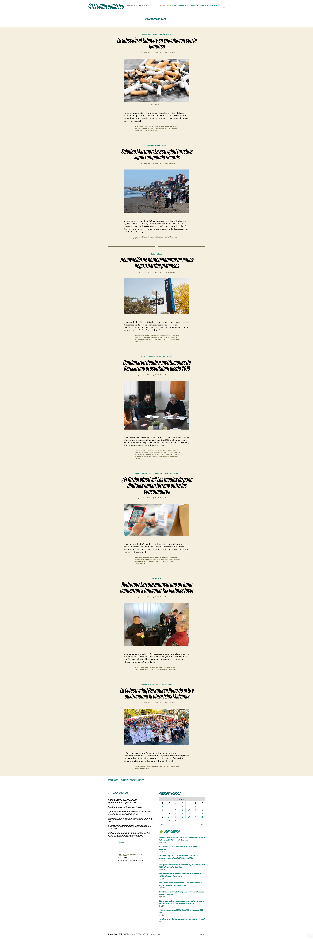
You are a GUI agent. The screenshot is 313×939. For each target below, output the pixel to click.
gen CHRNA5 (162, 126)
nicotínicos (149, 128)
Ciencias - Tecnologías (159, 34)
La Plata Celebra (154, 766)
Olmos (168, 339)
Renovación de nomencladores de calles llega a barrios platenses (156, 263)
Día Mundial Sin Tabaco (147, 126)
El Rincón (146, 337)
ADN (136, 126)
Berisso (143, 356)
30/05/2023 (157, 53)
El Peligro (141, 337)
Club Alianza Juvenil (139, 454)
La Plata (153, 253)
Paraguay (137, 768)
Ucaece (155, 561)
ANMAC (146, 667)
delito (174, 667)
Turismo (164, 145)
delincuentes (169, 667)
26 (188, 817)
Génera (167, 126)
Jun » (202, 824)
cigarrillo (140, 126)
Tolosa (136, 341)
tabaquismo (154, 130)
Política (154, 578)
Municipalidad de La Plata (161, 339)
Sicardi (177, 339)
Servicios (157, 145)
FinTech (166, 473)
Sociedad (168, 34)
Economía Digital (173, 557)
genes (170, 126)
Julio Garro (141, 339)
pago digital (151, 561)
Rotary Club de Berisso (160, 456)
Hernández (173, 337)
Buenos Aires (150, 145)
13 (195, 810)
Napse (175, 559)
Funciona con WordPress (154, 934)
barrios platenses (163, 335)
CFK (157, 667)
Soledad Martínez (173, 237)
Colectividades (145, 684)
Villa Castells (141, 341)
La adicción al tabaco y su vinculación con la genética (156, 43)
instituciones (152, 456)
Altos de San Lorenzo (144, 335)
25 (182, 817)
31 (175, 820)
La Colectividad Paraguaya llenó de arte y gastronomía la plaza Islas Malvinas (156, 693)
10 (175, 810)
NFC (147, 561)
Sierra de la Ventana (163, 237)
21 (202, 813)
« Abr (161, 824)
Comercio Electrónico (147, 473)
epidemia (156, 126)
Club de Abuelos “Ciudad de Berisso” (168, 454)
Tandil (136, 239)
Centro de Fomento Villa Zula (155, 453)
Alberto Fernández (139, 667)
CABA (159, 578)
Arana (151, 335)
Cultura (152, 684)
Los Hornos (151, 339)
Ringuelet (173, 339)
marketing (141, 559)
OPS (154, 128)
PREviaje (157, 237)
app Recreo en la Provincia (141, 237)
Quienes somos (113, 780)
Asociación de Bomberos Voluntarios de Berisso (146, 451)
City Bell (173, 335)
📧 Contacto (213, 5)
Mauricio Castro (162, 766)
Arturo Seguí (156, 335)
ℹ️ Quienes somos (183, 5)
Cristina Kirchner (162, 667)
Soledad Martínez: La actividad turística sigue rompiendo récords (156, 154)
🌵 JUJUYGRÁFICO (169, 831)
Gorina (168, 337)
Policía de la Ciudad (172, 669)
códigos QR (157, 557)
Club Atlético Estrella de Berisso (152, 454)
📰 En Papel (203, 5)
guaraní (148, 766)
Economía (137, 473)
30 (169, 820)
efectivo (137, 559)
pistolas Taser (164, 669)
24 (175, 817)
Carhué (149, 237)
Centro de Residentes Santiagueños (171, 453)
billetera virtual (145, 557)
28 (202, 817)
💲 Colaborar (194, 5)
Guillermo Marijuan (139, 669)
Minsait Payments (169, 559)
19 (188, 813)
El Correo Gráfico (146, 53)
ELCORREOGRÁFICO (121, 934)
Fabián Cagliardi (144, 456)
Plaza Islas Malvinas (144, 768)
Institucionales (151, 356)
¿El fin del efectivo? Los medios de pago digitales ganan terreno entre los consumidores (156, 485)
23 (169, 817)
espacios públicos (153, 337)
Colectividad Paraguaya (140, 766)
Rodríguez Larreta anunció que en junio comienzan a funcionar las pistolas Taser (156, 587)
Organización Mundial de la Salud (163, 128)
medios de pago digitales (158, 559)
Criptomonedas (158, 473)
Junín (153, 237)
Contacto (141, 780)
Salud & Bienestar (146, 34)
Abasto (137, 335)
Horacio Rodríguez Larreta (151, 669)
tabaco (149, 130)
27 (195, 817)
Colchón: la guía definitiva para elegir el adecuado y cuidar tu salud (181, 919)
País (171, 473)
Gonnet (165, 337)
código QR (152, 557)
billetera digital (138, 557)
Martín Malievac (148, 559)
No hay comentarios (170, 53)
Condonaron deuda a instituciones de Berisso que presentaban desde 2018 (156, 365)
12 (188, 810)
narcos (158, 669)
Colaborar (124, 780)
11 (182, 810)
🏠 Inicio (162, 5)
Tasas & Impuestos (167, 356)
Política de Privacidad (137, 934)
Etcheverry (160, 337)
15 (162, 813)
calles (169, 335)
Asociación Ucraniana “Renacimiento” (166, 451)
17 (175, 813)
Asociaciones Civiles (139, 453)
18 (182, 813)
